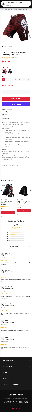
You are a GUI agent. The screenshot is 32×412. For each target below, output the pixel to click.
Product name (13, 405)
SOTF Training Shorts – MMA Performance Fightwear (7, 203)
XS (3, 79)
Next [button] (30, 27)
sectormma (9, 109)
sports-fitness (12, 112)
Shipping (10, 85)
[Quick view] (1, 216)
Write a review (14, 246)
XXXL (28, 79)
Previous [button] (1, 27)
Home (2, 9)
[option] (16, 27)
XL (19, 79)
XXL (24, 79)
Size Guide (4, 85)
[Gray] (9, 71)
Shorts (6, 114)
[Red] (4, 71)
